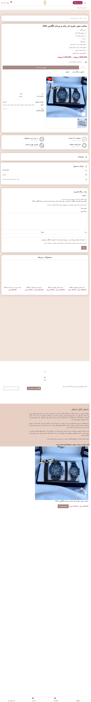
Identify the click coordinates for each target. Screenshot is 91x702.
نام (85, 356)
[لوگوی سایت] (45, 2)
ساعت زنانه (31, 167)
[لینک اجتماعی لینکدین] (6, 173)
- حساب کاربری (86, 550)
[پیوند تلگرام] (4, 173)
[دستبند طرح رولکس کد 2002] (34, 453)
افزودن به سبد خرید (41, 67)
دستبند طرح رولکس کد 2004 (77, 526)
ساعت (81, 18)
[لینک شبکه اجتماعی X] (10, 173)
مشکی (4, 170)
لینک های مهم (62, 547)
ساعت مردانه (73, 18)
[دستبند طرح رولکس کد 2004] (77, 453)
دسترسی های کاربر (85, 547)
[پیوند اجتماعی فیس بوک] (12, 173)
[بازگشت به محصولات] (6, 18)
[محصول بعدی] (4, 18)
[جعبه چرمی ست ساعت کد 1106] (12, 453)
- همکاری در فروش (85, 556)
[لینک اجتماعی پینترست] (8, 173)
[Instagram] (22, 576)
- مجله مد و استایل (61, 556)
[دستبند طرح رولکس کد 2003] (55, 453)
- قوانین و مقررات (61, 559)
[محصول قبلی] (8, 18)
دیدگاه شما (83, 335)
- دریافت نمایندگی (85, 559)
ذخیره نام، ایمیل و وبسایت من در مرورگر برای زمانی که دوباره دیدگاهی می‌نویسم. (63, 364)
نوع (86, 62)
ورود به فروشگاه (77, 2)
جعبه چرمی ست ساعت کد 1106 (12, 526)
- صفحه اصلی (62, 550)
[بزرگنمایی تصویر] (84, 114)
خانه (85, 18)
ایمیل (42, 356)
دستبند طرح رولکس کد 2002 (34, 526)
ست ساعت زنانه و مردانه (9, 167)
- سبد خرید (87, 553)
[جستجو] (3, 8)
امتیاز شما (83, 332)
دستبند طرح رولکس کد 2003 (55, 526)
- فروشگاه (63, 553)
